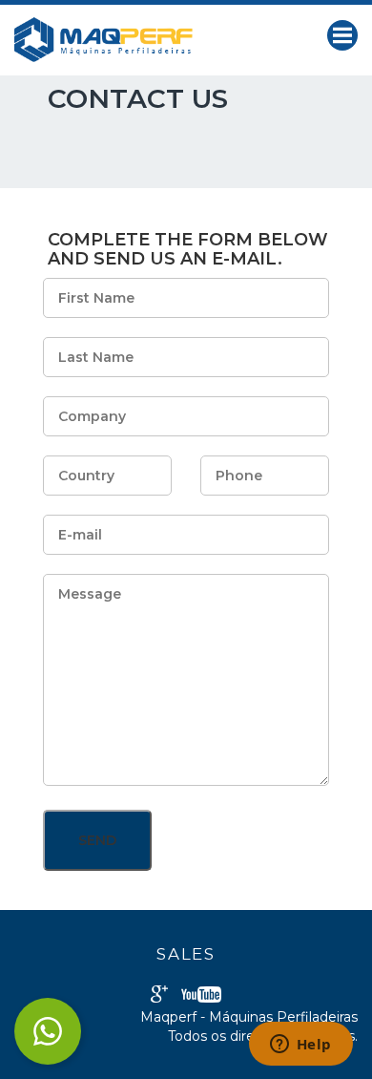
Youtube (201, 994)
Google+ (159, 994)
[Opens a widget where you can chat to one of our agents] (300, 1045)
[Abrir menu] (342, 35)
